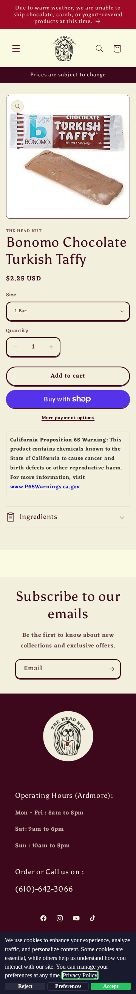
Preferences (68, 986)
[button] (16, 48)
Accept (111, 986)
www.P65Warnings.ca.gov (45, 487)
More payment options (68, 418)
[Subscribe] (111, 668)
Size (11, 295)
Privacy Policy (80, 975)
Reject (25, 986)
